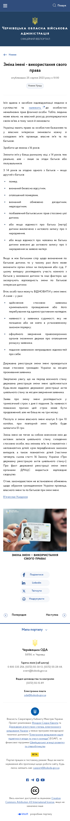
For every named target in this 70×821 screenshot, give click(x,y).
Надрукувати (36, 599)
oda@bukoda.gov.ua (35, 695)
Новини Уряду (35, 86)
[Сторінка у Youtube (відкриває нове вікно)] (43, 780)
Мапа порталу (32, 630)
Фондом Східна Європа (45, 723)
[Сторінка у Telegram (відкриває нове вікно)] (33, 780)
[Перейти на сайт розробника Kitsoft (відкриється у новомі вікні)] (23, 814)
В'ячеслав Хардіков (15, 497)
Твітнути (37, 591)
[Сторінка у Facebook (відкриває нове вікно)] (27, 780)
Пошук (62, 5)
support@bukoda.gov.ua (46, 768)
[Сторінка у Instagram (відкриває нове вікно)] (38, 780)
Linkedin (36, 583)
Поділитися (36, 574)
